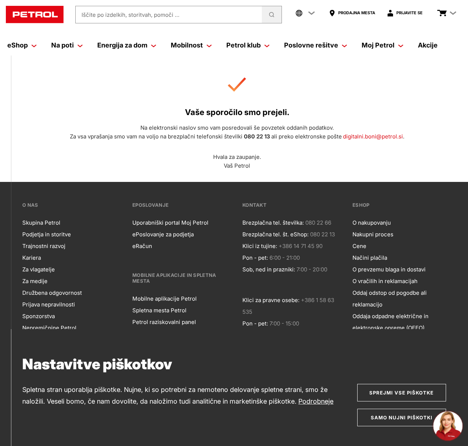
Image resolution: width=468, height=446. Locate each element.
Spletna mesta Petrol (159, 310)
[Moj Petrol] (400, 45)
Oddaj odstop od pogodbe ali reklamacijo (389, 298)
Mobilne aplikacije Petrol (164, 298)
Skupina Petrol (41, 222)
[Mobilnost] (209, 45)
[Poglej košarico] (442, 13)
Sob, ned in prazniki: (268, 269)
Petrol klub (243, 45)
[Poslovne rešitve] (344, 45)
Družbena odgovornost (52, 292)
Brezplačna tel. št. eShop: (275, 234)
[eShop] (34, 45)
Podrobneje (315, 401)
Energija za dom (122, 45)
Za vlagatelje (38, 269)
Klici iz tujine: (259, 246)
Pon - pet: (255, 257)
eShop (17, 45)
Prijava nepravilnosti (48, 304)
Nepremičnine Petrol (49, 327)
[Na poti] (80, 45)
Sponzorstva (38, 316)
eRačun (142, 246)
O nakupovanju (371, 222)
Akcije (428, 45)
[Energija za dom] (153, 45)
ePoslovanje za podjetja (163, 234)
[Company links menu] (305, 13)
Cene (359, 246)
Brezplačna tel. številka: (273, 222)
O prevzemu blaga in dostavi (389, 269)
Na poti (62, 45)
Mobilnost (187, 45)
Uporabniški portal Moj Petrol (170, 222)
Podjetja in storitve (46, 234)
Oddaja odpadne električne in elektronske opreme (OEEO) (390, 322)
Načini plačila (369, 257)
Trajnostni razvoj (43, 246)
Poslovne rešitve (311, 45)
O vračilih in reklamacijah (385, 281)
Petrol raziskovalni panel (164, 322)
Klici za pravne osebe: (270, 300)
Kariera (31, 257)
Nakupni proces (372, 234)
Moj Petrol (378, 45)
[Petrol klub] (266, 45)
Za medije (35, 281)
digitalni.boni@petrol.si (373, 136)
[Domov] (35, 14)
